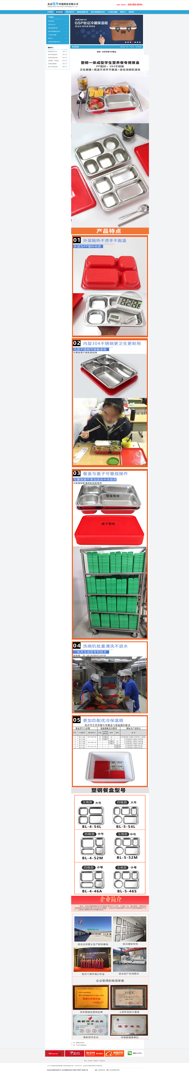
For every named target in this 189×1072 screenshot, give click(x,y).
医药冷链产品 (70, 12)
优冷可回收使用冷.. (53, 54)
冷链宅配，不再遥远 (53, 60)
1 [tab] (125, 42)
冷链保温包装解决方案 (54, 41)
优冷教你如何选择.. (53, 57)
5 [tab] (135, 42)
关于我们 (90, 1060)
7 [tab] (139, 42)
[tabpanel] (106, 29)
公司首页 (50, 12)
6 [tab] (137, 42)
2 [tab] (128, 42)
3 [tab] (130, 42)
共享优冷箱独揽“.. (52, 63)
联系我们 (131, 12)
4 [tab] (132, 42)
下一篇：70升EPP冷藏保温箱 (78, 1045)
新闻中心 (123, 12)
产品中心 (132, 47)
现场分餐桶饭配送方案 (98, 12)
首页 (127, 47)
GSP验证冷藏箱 (112, 12)
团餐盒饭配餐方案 (82, 12)
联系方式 (102, 1060)
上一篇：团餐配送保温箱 (77, 1042)
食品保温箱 (59, 12)
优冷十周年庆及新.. (53, 66)
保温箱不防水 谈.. (52, 51)
